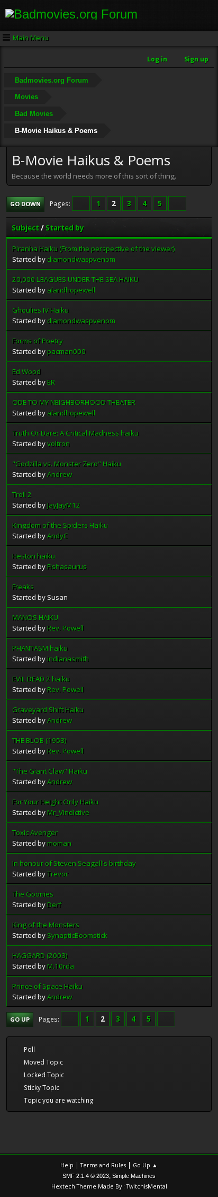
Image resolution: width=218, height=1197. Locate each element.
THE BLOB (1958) (39, 740)
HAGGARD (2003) (40, 955)
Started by (65, 228)
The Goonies (32, 894)
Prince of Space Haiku (47, 986)
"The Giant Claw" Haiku (49, 771)
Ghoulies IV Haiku (40, 310)
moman (59, 843)
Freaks (23, 586)
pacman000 (66, 351)
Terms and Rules (103, 1165)
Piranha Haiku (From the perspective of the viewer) (93, 248)
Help (67, 1165)
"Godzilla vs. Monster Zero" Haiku (66, 463)
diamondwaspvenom (81, 259)
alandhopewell (71, 290)
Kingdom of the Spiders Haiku (60, 525)
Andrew (59, 474)
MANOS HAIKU (35, 617)
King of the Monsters (45, 924)
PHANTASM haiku (40, 648)
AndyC (57, 535)
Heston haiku (33, 556)
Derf (54, 904)
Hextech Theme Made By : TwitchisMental (109, 1186)
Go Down (25, 204)
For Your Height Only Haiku (55, 801)
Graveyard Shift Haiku (48, 709)
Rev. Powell (65, 628)
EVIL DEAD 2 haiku (41, 679)
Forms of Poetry (37, 340)
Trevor (57, 874)
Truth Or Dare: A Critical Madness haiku (75, 433)
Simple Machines (134, 1176)
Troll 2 (22, 494)
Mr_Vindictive (68, 812)
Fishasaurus (67, 566)
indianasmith (68, 658)
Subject (25, 228)
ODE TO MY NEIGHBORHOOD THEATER (73, 402)
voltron (58, 443)
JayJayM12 (63, 505)
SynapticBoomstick (77, 935)
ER (51, 382)
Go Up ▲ (145, 1165)
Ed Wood (26, 371)
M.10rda (60, 966)
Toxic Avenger (35, 832)
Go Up (20, 1019)
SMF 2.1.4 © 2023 (85, 1176)
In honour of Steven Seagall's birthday (74, 863)
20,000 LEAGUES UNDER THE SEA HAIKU (75, 279)
